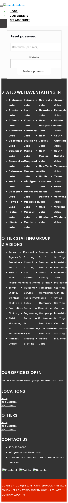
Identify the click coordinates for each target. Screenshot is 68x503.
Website (34, 57)
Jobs (14, 11)
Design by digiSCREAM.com (30, 490)
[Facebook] (9, 470)
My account (20, 20)
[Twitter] (25, 470)
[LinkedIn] (40, 470)
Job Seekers (19, 16)
